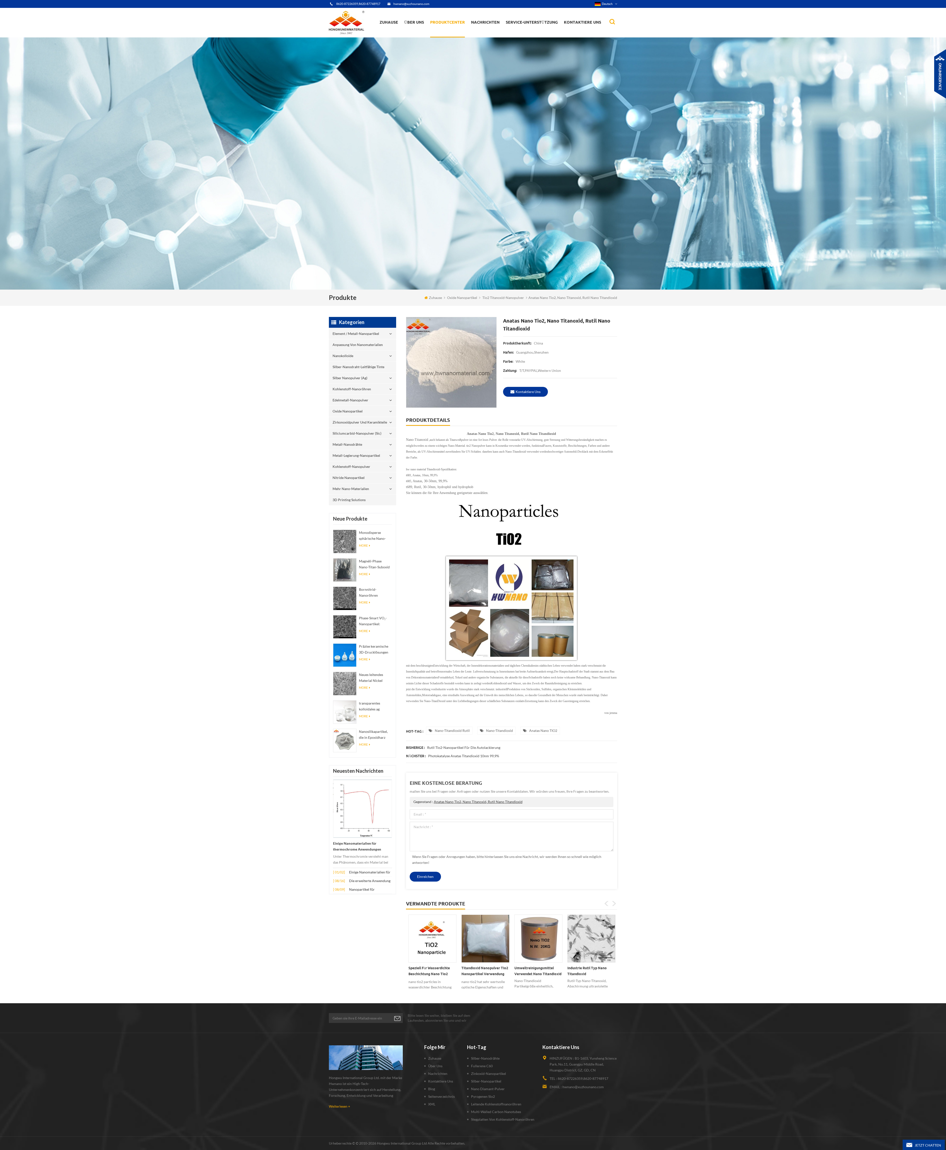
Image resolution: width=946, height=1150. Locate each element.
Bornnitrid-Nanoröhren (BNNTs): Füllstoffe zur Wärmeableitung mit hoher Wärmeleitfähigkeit (374, 592)
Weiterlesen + (339, 1106)
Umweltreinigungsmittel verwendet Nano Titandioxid (432, 971)
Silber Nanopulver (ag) (350, 378)
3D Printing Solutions (349, 500)
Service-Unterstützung (532, 22)
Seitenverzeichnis (441, 1096)
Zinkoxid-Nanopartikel (488, 1073)
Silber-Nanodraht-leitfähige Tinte (453, 33)
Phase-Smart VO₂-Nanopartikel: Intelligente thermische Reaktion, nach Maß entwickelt (375, 621)
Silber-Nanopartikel (486, 1081)
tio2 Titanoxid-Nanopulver (503, 298)
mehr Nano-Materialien (351, 489)
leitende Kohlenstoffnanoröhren (496, 1104)
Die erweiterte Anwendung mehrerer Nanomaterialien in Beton (369, 881)
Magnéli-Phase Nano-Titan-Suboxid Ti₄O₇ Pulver (374, 564)
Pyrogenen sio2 (483, 1096)
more (363, 545)
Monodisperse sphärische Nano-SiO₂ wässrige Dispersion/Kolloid (373, 536)
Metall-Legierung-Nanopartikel (356, 455)
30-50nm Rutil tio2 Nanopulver (582, 971)
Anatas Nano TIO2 (543, 730)
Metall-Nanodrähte (347, 444)
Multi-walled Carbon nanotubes (496, 1112)
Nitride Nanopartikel (349, 478)
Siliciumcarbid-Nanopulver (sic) (357, 433)
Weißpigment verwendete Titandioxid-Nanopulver (535, 971)
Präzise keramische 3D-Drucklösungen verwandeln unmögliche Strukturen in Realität (375, 649)
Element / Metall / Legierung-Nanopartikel (494, 34)
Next (614, 903)
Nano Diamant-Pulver (488, 1089)
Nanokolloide (343, 356)
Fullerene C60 (482, 1066)
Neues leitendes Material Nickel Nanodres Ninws (372, 678)
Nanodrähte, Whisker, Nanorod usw (497, 36)
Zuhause (389, 22)
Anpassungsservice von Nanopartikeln (429, 32)
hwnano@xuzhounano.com (411, 4)
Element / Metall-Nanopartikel (356, 333)
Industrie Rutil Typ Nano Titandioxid (481, 971)
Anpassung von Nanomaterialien (445, 35)
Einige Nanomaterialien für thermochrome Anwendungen (357, 846)
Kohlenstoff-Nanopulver (351, 466)
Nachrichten (485, 22)
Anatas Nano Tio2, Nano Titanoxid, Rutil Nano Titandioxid (478, 802)
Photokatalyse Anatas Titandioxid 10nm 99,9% (463, 756)
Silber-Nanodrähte (485, 1058)
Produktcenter (447, 22)
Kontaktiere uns (582, 22)
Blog (431, 1089)
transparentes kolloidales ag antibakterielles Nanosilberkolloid (373, 706)
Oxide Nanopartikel (462, 298)
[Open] (940, 74)
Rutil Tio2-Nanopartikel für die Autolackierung (463, 747)
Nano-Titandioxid (499, 730)
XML (431, 1104)
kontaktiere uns (528, 392)
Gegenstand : (468, 802)
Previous (606, 903)
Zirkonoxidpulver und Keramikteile (360, 422)
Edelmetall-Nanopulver (350, 400)
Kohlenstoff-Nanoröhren (456, 32)
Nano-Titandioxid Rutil (452, 730)
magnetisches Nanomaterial (496, 32)
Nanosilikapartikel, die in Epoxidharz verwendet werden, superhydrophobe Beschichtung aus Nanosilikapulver (373, 734)
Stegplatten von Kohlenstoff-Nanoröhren (502, 1119)
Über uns (414, 22)
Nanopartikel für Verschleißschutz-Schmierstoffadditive (365, 889)
